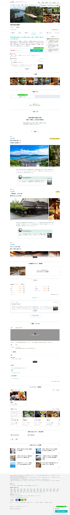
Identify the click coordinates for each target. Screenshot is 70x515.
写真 (20, 32)
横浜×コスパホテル (35, 485)
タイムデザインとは (13, 497)
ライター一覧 (17, 502)
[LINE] (22, 500)
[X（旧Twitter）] (19, 500)
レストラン (58, 32)
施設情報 (14, 351)
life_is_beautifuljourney (26, 177)
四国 (34, 492)
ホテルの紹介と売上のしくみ (55, 29)
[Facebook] (16, 500)
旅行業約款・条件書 (19, 497)
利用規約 (24, 502)
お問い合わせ (50, 502)
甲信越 (40, 492)
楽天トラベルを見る (36, 50)
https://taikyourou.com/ (15, 372)
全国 (18, 492)
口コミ (41, 32)
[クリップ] (33, 453)
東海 (31, 492)
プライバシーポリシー (26, 497)
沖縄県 (15, 492)
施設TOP (13, 32)
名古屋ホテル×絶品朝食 (20, 485)
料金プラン (27, 32)
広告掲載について (41, 502)
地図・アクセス (49, 32)
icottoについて (12, 502)
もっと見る (41, 58)
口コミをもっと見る (35, 315)
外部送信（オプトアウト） (30, 502)
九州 (26, 492)
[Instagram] (25, 500)
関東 (21, 492)
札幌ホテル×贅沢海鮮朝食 (28, 485)
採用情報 (46, 502)
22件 (19, 27)
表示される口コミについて (54, 294)
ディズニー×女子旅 (13, 485)
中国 (37, 492)
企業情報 (21, 502)
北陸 (43, 492)
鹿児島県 (12, 492)
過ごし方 (34, 32)
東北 (29, 492)
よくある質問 (36, 502)
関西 (23, 492)
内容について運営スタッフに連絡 (56, 381)
